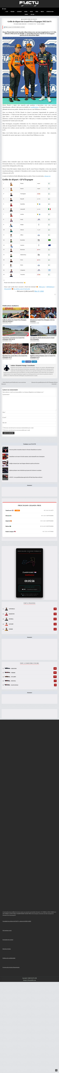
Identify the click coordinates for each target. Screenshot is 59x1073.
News (32, 19)
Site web (5, 422)
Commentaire (6, 394)
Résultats (12, 11)
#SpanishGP (7, 289)
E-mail (4, 417)
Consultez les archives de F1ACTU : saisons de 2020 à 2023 (17, 921)
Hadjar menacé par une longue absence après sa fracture (24, 463)
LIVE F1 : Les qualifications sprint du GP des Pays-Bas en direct (25, 477)
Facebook (28, 361)
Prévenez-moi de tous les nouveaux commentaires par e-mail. (19, 427)
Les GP (7, 11)
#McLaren (42, 287)
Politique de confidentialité (9, 958)
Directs (42, 11)
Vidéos (36, 11)
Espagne (28, 19)
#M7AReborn (50, 287)
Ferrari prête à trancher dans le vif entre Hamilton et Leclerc (25, 449)
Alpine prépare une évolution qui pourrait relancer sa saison (25, 470)
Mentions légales (7, 948)
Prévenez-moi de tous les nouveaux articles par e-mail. (17, 430)
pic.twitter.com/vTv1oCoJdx (22, 289)
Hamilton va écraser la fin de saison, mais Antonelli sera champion (26, 456)
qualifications (35, 107)
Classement (19, 11)
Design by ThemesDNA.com (29, 980)
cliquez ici (47, 176)
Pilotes (31, 11)
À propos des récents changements (11, 967)
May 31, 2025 (39, 291)
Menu (5, 9)
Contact (26, 14)
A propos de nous (50, 11)
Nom (4, 412)
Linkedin (34, 361)
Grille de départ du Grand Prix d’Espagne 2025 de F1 (29, 21)
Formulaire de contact (8, 939)
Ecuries (25, 11)
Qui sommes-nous (7, 930)
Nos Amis (32, 14)
